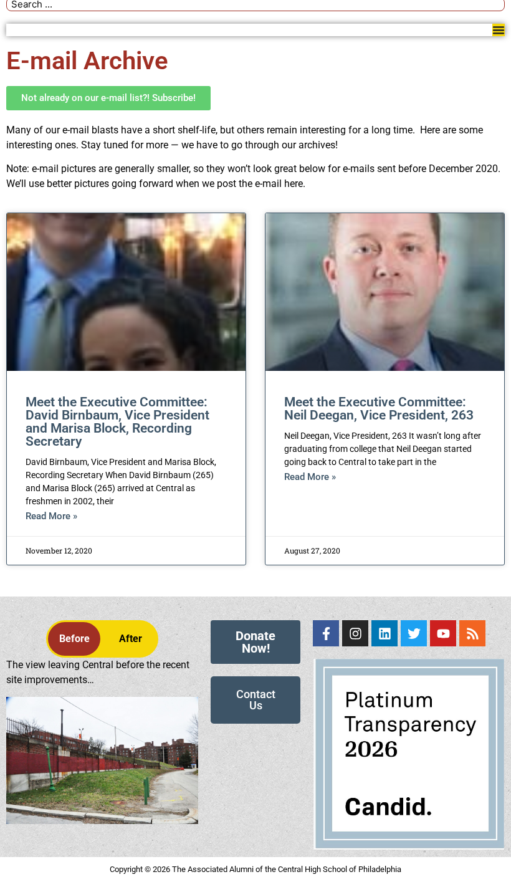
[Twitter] (414, 633)
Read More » (51, 516)
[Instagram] (355, 633)
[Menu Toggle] (498, 30)
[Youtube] (443, 633)
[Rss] (472, 633)
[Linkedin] (384, 633)
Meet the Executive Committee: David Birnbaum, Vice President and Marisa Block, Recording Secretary (117, 422)
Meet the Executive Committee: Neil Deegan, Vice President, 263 (379, 409)
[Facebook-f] (326, 633)
